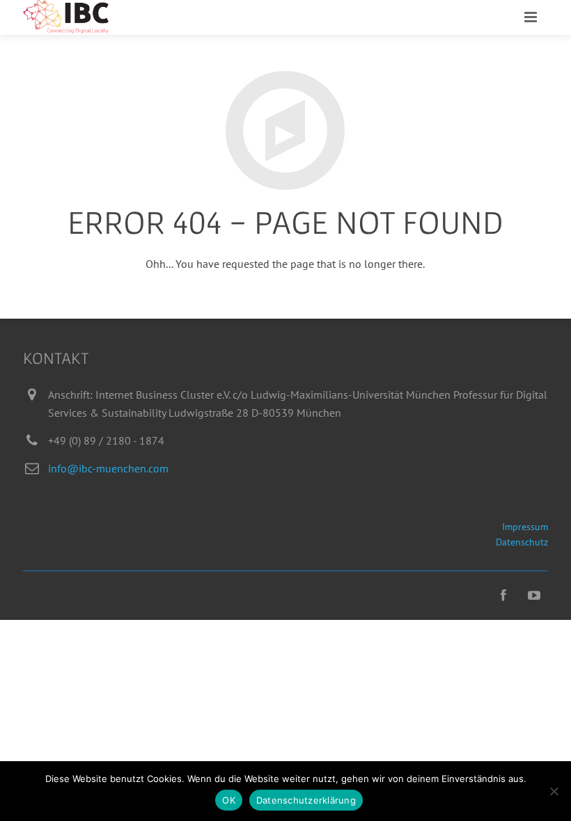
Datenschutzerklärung (306, 800)
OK (228, 800)
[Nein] (554, 791)
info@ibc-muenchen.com (108, 468)
